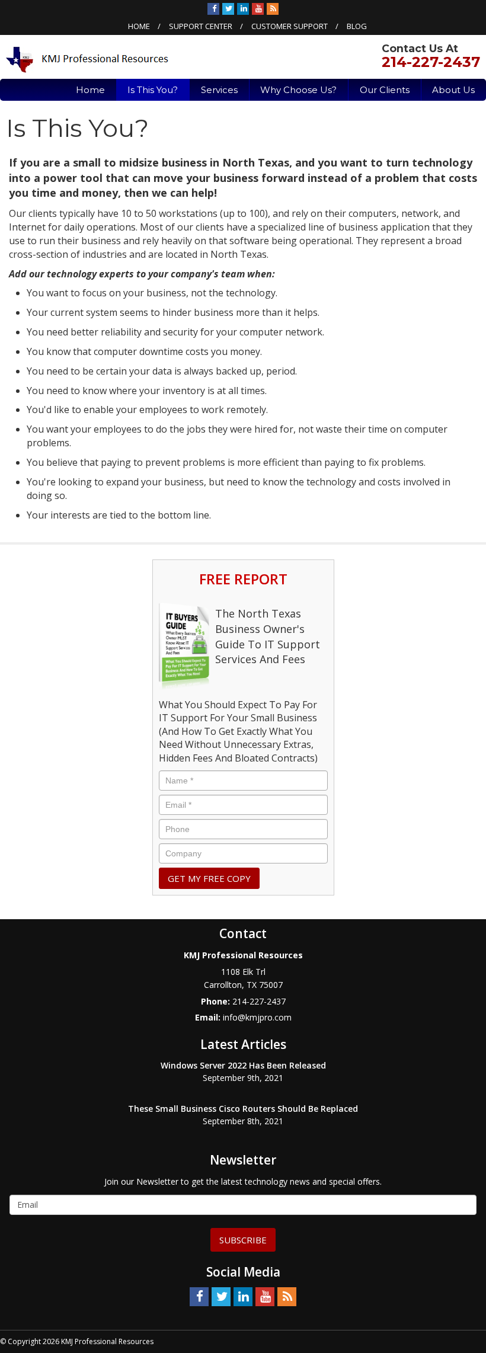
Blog (357, 26)
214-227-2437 (431, 62)
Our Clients (385, 89)
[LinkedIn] (243, 8)
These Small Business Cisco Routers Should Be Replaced (243, 1108)
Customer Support (289, 26)
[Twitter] (228, 8)
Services (219, 89)
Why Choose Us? (298, 89)
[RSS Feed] (273, 8)
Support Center (200, 26)
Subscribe (243, 1240)
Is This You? (152, 89)
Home (139, 26)
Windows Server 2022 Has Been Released (243, 1065)
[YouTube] (258, 8)
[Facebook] (213, 8)
